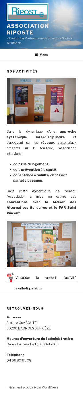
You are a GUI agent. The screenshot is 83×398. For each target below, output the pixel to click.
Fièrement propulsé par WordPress (33, 387)
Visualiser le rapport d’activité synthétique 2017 (45, 279)
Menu (43, 55)
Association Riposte (28, 29)
